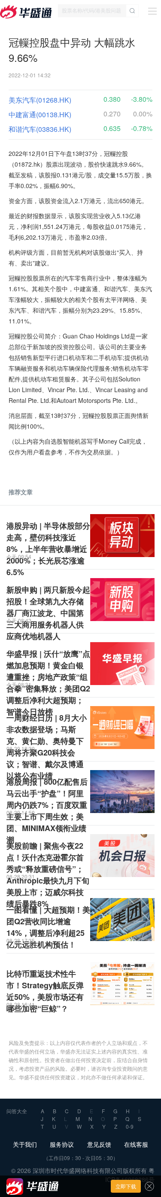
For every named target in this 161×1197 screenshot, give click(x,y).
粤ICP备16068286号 (130, 1175)
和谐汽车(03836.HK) (40, 129)
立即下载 (125, 1186)
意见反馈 (99, 1144)
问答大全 (16, 1111)
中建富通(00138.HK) (40, 114)
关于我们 (25, 1144)
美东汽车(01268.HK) (40, 100)
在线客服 (136, 1144)
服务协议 (62, 1144)
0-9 (130, 1126)
